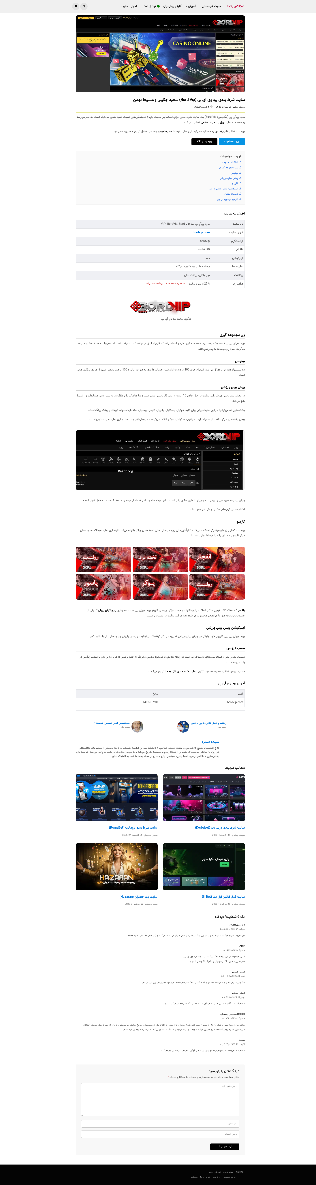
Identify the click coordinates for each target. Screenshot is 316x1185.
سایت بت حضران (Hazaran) (138, 897)
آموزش (192, 6)
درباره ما (217, 1177)
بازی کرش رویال (107, 610)
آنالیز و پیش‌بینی (172, 6)
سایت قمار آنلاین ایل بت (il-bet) (223, 897)
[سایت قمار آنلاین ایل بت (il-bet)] (204, 866)
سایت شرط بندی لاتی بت (181, 671)
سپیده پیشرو (239, 107)
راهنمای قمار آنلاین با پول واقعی (208, 725)
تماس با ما (205, 1177)
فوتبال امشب (148, 6)
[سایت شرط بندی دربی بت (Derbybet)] (204, 797)
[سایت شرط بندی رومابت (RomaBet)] (117, 797)
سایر (125, 6)
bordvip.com (201, 232)
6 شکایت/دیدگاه (201, 107)
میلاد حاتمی (208, 122)
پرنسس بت (217, 131)
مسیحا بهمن (164, 131)
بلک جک (240, 610)
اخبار (134, 6)
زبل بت (220, 122)
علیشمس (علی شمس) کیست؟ (112, 725)
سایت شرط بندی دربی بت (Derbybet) (220, 827)
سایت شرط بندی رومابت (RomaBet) (133, 827)
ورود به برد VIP (204, 141)
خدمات (194, 1177)
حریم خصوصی (229, 1177)
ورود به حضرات (231, 141)
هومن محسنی (151, 835)
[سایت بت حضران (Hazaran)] (117, 866)
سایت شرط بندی (211, 6)
